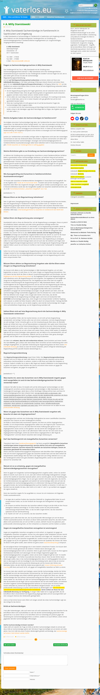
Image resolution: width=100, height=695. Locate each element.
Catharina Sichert (85, 244)
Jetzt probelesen (88, 70)
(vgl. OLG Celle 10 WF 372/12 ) (13, 132)
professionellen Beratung (12, 407)
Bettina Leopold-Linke (78, 129)
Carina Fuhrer (10, 645)
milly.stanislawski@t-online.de (20, 61)
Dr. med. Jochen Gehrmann (79, 132)
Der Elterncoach (9, 636)
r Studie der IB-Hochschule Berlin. (27, 183)
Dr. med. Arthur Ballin (77, 142)
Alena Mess (74, 139)
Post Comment (10, 668)
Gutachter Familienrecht (55, 17)
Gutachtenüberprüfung (51, 542)
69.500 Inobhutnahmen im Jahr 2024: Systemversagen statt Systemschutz (82, 135)
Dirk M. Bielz (82, 222)
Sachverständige (21, 636)
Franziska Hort (85, 235)
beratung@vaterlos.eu (77, 99)
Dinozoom (51, 691)
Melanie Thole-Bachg (88, 232)
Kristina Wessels (76, 145)
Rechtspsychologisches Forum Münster (81, 228)
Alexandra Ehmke (60, 645)
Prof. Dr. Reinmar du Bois (83, 238)
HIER (59, 84)
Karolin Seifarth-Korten (81, 213)
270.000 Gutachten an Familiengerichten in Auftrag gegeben (25, 145)
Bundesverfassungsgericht (27, 443)
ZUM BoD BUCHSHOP (85, 78)
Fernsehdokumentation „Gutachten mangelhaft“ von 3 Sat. (28, 189)
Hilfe (33, 17)
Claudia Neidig (81, 225)
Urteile (41, 17)
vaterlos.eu (31, 9)
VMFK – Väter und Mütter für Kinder (15, 17)
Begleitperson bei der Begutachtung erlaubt (17, 276)
